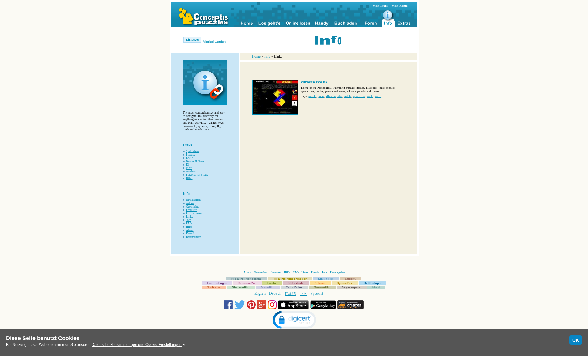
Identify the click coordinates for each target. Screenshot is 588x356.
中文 (303, 294)
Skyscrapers (351, 287)
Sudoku (350, 278)
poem (378, 96)
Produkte (191, 210)
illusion (331, 96)
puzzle (312, 96)
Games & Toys (195, 161)
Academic (192, 171)
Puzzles (190, 154)
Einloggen (192, 39)
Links (189, 216)
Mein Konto (400, 5)
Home (256, 56)
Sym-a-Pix (344, 283)
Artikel (190, 203)
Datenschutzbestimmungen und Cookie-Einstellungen (137, 345)
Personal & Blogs (197, 174)
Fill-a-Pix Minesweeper (290, 278)
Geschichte (192, 206)
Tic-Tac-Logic (217, 283)
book (370, 96)
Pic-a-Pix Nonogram (246, 278)
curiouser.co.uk (314, 82)
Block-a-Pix (240, 287)
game (321, 96)
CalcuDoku (294, 287)
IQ (187, 164)
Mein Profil (380, 5)
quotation (359, 96)
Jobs (188, 220)
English (260, 293)
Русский (317, 293)
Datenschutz (193, 236)
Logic (189, 157)
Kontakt (191, 233)
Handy (315, 272)
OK (575, 340)
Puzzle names (194, 213)
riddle (347, 96)
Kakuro (320, 283)
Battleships (372, 283)
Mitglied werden (214, 41)
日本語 (290, 294)
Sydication (192, 151)
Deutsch (275, 293)
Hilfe (189, 226)
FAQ (189, 223)
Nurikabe (213, 287)
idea (339, 96)
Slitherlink (295, 283)
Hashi (271, 283)
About (190, 230)
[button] (294, 321)
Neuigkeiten (193, 199)
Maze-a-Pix (322, 287)
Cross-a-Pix (247, 283)
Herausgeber (337, 272)
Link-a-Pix (325, 278)
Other (189, 178)
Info (267, 56)
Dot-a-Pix (267, 287)
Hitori (376, 287)
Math (189, 168)
